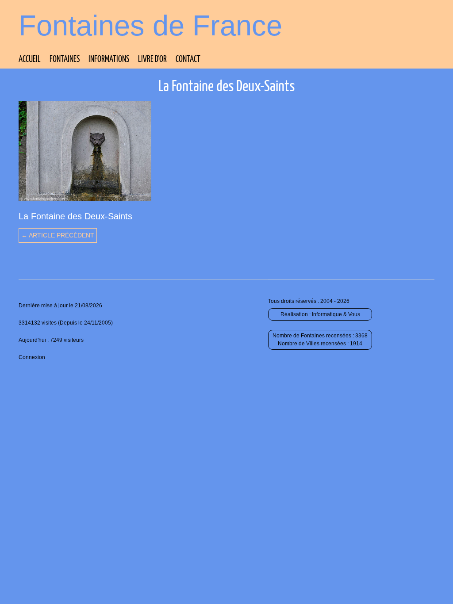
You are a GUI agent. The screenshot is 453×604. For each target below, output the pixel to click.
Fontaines (65, 59)
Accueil (30, 59)
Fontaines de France (150, 25)
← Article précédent (57, 235)
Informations (108, 59)
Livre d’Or (152, 59)
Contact (188, 59)
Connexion (32, 357)
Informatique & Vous (336, 314)
